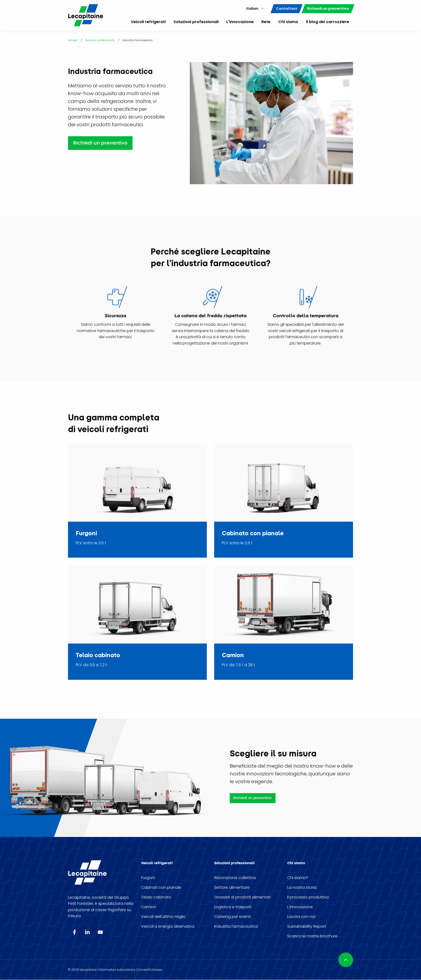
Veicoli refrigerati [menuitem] (148, 22)
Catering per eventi (232, 917)
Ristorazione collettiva (235, 878)
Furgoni (148, 878)
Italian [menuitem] (252, 8)
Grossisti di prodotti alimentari (242, 897)
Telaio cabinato (156, 897)
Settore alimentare (231, 887)
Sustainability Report (306, 926)
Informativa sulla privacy (117, 970)
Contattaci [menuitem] (286, 8)
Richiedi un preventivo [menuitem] (328, 8)
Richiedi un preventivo (100, 143)
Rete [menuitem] (265, 22)
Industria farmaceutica (236, 926)
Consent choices (150, 970)
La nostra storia (301, 887)
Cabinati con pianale (161, 887)
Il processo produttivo (308, 897)
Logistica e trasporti (232, 907)
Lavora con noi (301, 917)
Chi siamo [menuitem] (288, 22)
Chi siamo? (297, 878)
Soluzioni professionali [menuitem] (196, 22)
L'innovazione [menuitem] (240, 22)
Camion (148, 907)
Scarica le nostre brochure (312, 936)
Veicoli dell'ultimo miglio (163, 917)
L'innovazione (300, 907)
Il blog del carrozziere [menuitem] (327, 22)
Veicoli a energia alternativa (167, 926)
